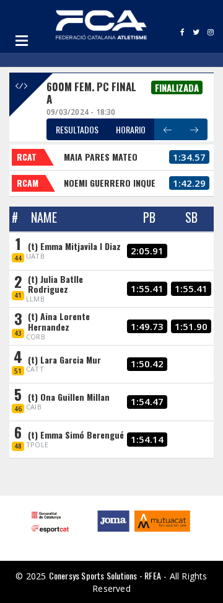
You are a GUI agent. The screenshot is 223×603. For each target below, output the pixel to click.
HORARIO (131, 129)
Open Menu (21, 40)
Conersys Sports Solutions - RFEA (105, 575)
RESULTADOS (77, 129)
